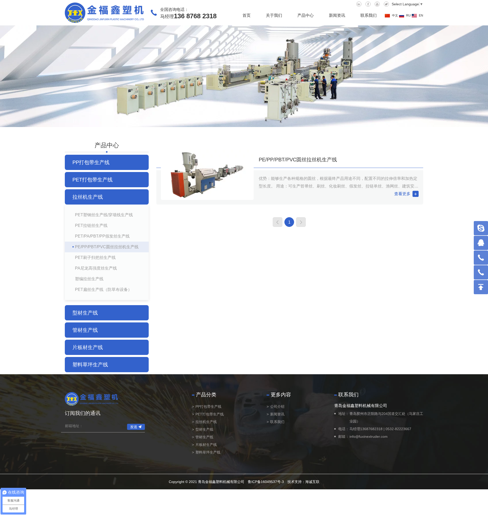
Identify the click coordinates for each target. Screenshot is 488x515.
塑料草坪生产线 (90, 364)
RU (408, 15)
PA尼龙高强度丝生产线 (96, 268)
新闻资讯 (337, 15)
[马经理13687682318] (481, 258)
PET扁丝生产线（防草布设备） (103, 289)
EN (421, 15)
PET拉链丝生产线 (91, 225)
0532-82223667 (398, 429)
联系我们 (368, 15)
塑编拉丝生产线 (89, 279)
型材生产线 (85, 313)
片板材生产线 (87, 347)
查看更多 (402, 194)
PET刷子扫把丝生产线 (95, 257)
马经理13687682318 (366, 429)
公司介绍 (277, 406)
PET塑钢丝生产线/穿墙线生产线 (104, 215)
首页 (246, 15)
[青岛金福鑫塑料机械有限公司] (104, 13)
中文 (395, 15)
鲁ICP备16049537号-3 (266, 482)
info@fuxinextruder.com (368, 436)
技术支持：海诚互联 (303, 482)
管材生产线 (85, 330)
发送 (133, 427)
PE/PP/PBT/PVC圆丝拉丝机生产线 (107, 247)
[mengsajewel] (481, 228)
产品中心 (305, 15)
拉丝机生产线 (87, 197)
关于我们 (274, 15)
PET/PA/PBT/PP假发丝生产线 (102, 236)
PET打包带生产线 (92, 179)
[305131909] (481, 243)
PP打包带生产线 (91, 162)
